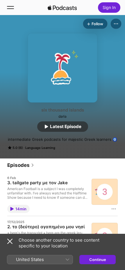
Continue (97, 259)
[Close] (9, 241)
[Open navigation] (10, 7)
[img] (62, 7)
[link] (20, 165)
